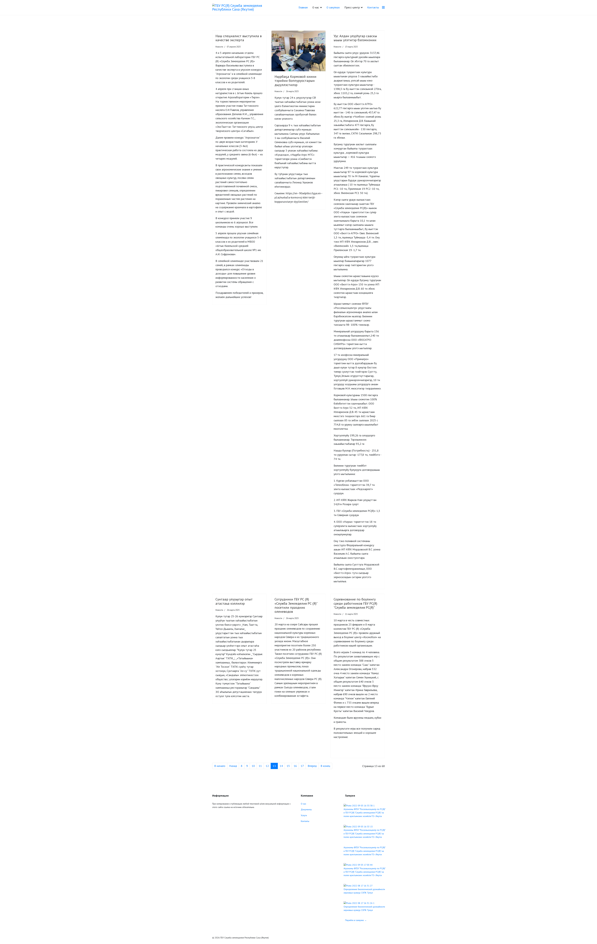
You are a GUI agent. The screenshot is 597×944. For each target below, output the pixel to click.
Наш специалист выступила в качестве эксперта (238, 38)
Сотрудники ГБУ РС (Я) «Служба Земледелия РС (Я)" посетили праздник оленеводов (296, 605)
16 (295, 766)
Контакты (373, 7)
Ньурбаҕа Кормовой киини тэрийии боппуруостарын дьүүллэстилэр (295, 80)
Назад (233, 766)
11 (260, 766)
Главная (303, 7)
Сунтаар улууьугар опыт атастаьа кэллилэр (234, 601)
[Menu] (383, 7)
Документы (306, 809)
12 (267, 766)
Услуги (304, 815)
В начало (219, 766)
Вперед (312, 766)
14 (281, 766)
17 (302, 766)
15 (288, 766)
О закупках (333, 7)
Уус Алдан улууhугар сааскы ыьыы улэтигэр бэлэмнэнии (355, 38)
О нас (303, 803)
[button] (275, 51)
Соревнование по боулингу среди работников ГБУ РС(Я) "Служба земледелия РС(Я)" (355, 603)
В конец (325, 766)
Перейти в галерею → (356, 920)
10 (253, 766)
